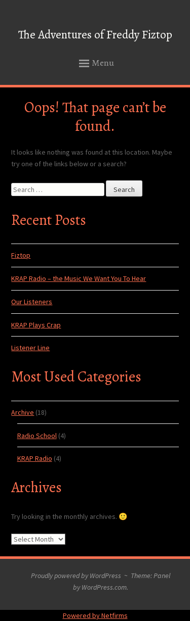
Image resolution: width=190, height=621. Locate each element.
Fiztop (20, 255)
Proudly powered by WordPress (76, 575)
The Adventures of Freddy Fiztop (95, 34)
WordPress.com (104, 587)
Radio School (37, 435)
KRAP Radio (34, 458)
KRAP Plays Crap (36, 324)
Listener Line (30, 347)
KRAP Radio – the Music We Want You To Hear (78, 278)
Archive (22, 412)
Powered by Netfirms (95, 615)
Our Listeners (31, 301)
